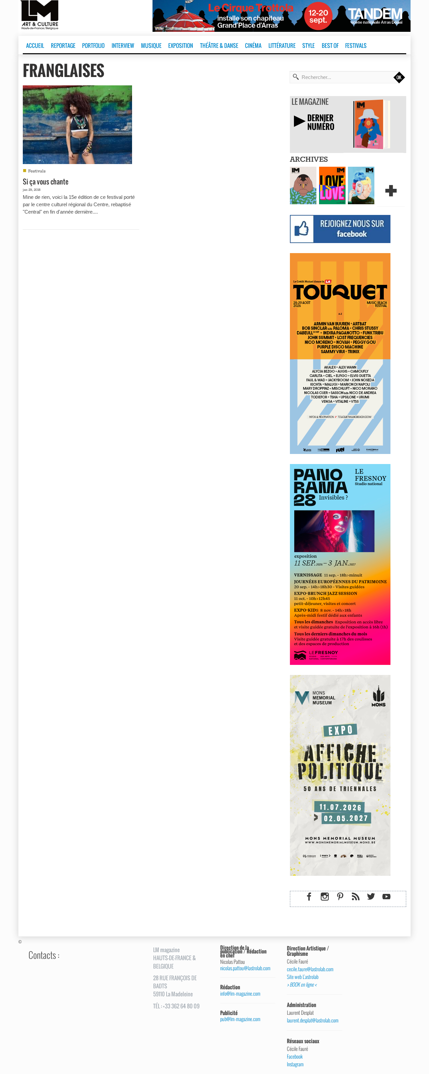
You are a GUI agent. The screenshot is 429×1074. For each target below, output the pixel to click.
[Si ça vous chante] (77, 124)
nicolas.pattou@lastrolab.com (245, 968)
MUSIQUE (151, 46)
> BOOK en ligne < (301, 984)
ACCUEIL (35, 46)
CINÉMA (253, 46)
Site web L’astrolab (302, 977)
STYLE (308, 46)
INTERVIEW (123, 46)
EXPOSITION (180, 46)
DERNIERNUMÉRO (320, 122)
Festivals (37, 171)
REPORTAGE (63, 46)
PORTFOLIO (93, 46)
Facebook (295, 1056)
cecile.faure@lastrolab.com (310, 969)
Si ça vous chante (45, 181)
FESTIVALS (356, 46)
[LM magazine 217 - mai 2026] (332, 184)
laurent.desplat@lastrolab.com (312, 1020)
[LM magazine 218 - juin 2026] (303, 184)
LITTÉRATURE (282, 46)
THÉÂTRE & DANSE (219, 46)
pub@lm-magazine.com (240, 1019)
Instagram (295, 1064)
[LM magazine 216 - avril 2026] (361, 184)
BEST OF (330, 46)
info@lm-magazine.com (240, 993)
